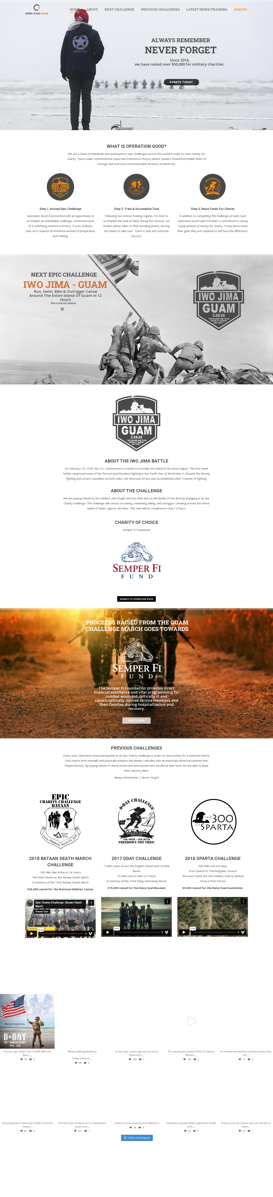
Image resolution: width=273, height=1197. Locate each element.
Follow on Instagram (139, 1137)
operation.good (27, 997)
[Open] (27, 1021)
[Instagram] (50, 1044)
